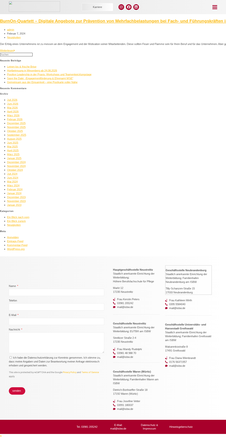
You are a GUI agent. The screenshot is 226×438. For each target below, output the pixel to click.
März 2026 (13, 115)
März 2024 (13, 185)
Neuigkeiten (14, 37)
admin (10, 29)
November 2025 (16, 127)
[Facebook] (129, 7)
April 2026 (13, 111)
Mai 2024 (12, 181)
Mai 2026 (12, 107)
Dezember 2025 (16, 123)
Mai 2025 (12, 146)
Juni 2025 (12, 142)
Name (13, 285)
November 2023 (16, 201)
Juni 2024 (12, 177)
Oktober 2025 (15, 130)
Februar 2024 (14, 189)
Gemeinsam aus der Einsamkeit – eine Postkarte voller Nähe (42, 82)
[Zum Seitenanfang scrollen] (1, 435)
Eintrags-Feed (15, 241)
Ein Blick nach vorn (18, 217)
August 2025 (14, 138)
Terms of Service (90, 372)
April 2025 (13, 150)
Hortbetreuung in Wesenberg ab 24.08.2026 (32, 70)
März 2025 (13, 154)
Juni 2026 (12, 103)
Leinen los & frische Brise (21, 66)
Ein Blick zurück (16, 221)
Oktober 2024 (15, 169)
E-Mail (13, 314)
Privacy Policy (69, 372)
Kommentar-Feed (17, 245)
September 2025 (16, 134)
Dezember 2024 (16, 162)
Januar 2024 (14, 193)
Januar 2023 (14, 204)
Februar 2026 (14, 119)
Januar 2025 (14, 158)
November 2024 (16, 166)
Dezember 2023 (16, 197)
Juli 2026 (12, 99)
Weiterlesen (7, 50)
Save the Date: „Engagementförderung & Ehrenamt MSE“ (40, 78)
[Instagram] (121, 7)
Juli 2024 (12, 173)
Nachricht (15, 329)
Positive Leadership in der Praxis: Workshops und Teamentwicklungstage (49, 74)
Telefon (13, 300)
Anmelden (13, 237)
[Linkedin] (136, 7)
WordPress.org (16, 248)
